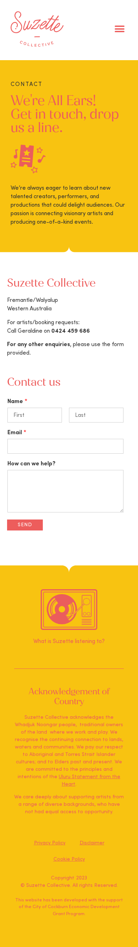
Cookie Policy (69, 859)
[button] (119, 29)
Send (25, 525)
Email (17, 432)
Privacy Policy (49, 843)
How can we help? (31, 463)
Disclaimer (92, 843)
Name (17, 401)
